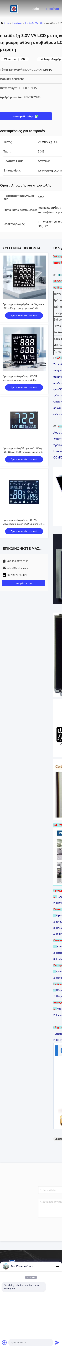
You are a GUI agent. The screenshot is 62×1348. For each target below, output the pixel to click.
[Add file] (4, 1342)
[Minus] (57, 1266)
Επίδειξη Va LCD (34, 23)
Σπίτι (35, 9)
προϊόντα (17, 23)
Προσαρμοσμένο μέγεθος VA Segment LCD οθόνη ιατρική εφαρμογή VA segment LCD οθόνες (23, 308)
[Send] (57, 1342)
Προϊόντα (52, 9)
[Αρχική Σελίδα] (13, 8)
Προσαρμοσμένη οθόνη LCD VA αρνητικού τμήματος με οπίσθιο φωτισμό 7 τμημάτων (20, 380)
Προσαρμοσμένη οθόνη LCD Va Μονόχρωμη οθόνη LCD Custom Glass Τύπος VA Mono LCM (24, 524)
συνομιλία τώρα (23, 116)
